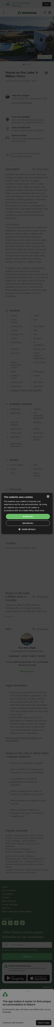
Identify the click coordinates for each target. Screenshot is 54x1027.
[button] (27, 529)
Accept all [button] (28, 516)
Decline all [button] (27, 523)
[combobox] (48, 496)
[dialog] (27, 513)
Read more (39, 510)
